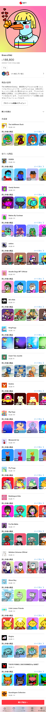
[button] (4, 68)
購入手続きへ (23, 702)
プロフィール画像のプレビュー (14, 103)
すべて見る (38, 132)
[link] (39, 132)
